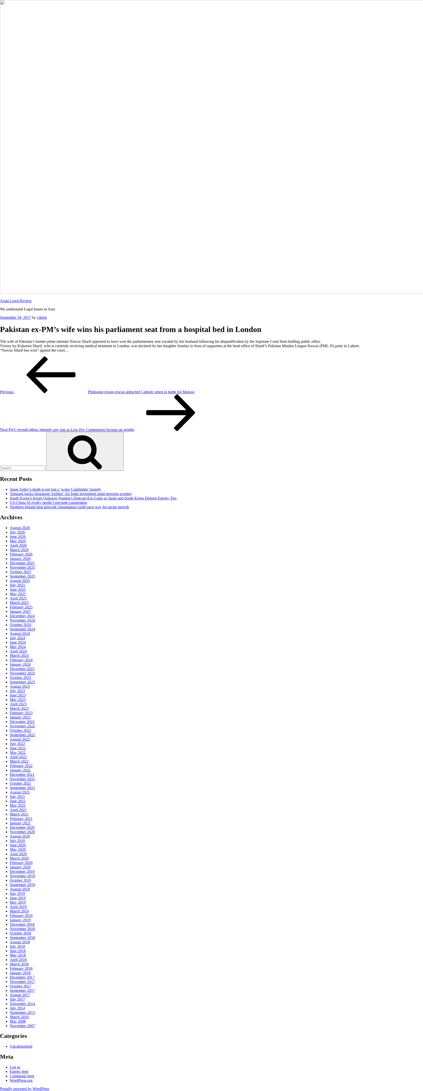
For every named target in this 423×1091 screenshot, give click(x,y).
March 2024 (19, 655)
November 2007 (22, 1026)
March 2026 (19, 550)
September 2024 (22, 629)
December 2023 (22, 669)
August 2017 (20, 995)
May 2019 (18, 902)
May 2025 (18, 594)
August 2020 (20, 836)
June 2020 (18, 845)
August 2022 (20, 739)
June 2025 (18, 589)
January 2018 (20, 973)
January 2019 (20, 920)
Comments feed (22, 1076)
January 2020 (20, 867)
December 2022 (22, 722)
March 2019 (19, 911)
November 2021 (22, 779)
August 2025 (20, 581)
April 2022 (18, 757)
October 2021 (20, 783)
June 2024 (18, 642)
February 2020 (21, 863)
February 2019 (21, 915)
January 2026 (20, 559)
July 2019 (17, 893)
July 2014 (17, 1008)
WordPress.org (21, 1080)
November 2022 (22, 726)
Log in (15, 1067)
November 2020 (22, 832)
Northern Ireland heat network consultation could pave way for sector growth (69, 507)
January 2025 (20, 611)
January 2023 (20, 717)
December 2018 (22, 924)
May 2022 (18, 752)
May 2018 (18, 955)
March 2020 (19, 858)
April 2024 (18, 651)
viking (42, 317)
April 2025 (18, 598)
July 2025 (17, 585)
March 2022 (19, 761)
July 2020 (17, 841)
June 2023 (18, 695)
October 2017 (20, 986)
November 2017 (22, 982)
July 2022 (17, 744)
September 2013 (22, 1012)
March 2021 (19, 814)
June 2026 (18, 536)
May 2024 (18, 647)
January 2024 (20, 664)
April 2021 (18, 810)
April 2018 (18, 960)
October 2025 (20, 572)
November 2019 (22, 876)
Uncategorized (21, 1046)
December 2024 (22, 616)
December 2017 (22, 977)
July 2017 (17, 999)
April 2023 (18, 704)
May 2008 (18, 1021)
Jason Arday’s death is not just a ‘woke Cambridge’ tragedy (55, 489)
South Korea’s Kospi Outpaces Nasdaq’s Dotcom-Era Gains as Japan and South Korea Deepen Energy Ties (93, 498)
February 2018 (21, 968)
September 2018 (22, 938)
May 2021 (18, 805)
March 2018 (19, 964)
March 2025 (19, 603)
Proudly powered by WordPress (24, 1089)
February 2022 (21, 766)
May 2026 (18, 541)
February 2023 (21, 713)
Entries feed (19, 1071)
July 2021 (17, 797)
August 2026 (20, 528)
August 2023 (20, 686)
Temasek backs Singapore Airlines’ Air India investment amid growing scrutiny (71, 494)
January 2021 (20, 823)
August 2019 (20, 889)
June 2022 (18, 748)
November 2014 (22, 1004)
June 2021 (18, 801)
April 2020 (18, 854)
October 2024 (20, 625)
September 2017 (22, 990)
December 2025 (22, 563)
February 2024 (21, 660)
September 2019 (22, 885)
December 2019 (22, 871)
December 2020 (22, 827)
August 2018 (20, 942)
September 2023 (22, 682)
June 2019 (18, 898)
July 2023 (17, 691)
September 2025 (22, 576)
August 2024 (20, 633)
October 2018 (20, 933)
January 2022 (20, 770)
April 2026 (18, 545)
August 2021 (20, 792)
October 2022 (20, 730)
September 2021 (22, 788)
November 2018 (22, 929)
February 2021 (21, 819)
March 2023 (19, 708)
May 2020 (18, 849)
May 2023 (18, 700)
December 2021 (22, 774)
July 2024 (17, 638)
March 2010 (19, 1017)
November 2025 (22, 567)
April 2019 (18, 907)
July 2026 (17, 532)
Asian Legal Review (16, 301)
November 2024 (22, 620)
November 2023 (22, 673)
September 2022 (22, 735)
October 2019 (20, 880)
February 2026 (21, 554)
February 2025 (21, 607)
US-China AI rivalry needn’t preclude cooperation (48, 502)
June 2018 (18, 951)
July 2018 (17, 946)
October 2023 (20, 678)
